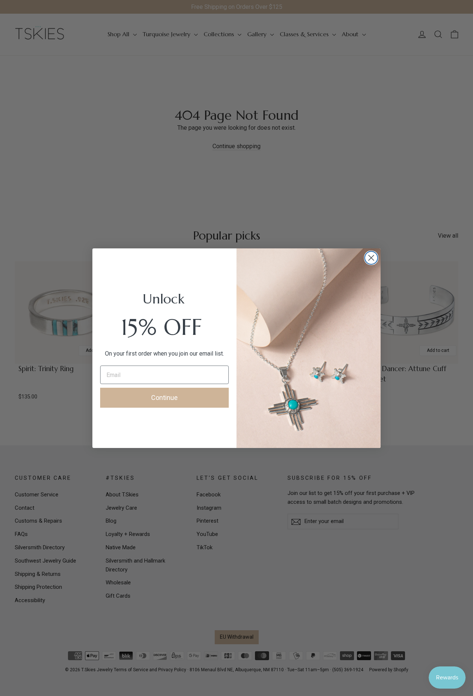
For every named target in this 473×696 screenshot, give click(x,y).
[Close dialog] (371, 257)
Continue (164, 397)
